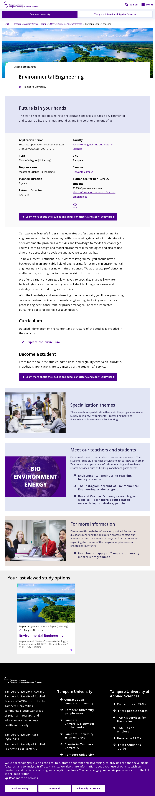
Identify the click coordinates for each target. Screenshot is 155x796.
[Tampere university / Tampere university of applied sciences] (21, 5)
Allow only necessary (88, 788)
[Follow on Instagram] (75, 206)
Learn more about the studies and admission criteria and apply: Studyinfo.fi (70, 216)
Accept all (54, 788)
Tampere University (40, 14)
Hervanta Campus (83, 171)
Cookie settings (21, 788)
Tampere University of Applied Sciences (115, 14)
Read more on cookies (23, 778)
